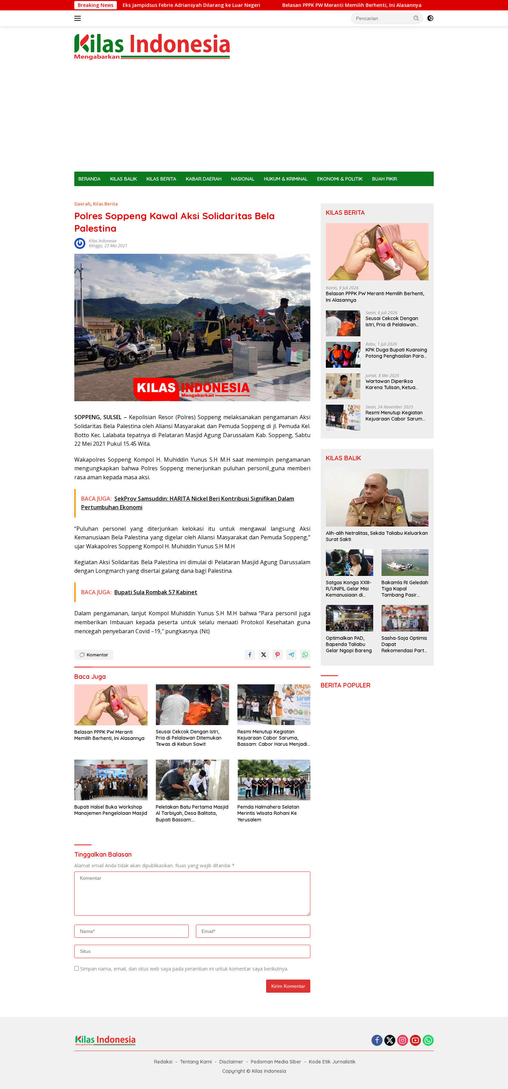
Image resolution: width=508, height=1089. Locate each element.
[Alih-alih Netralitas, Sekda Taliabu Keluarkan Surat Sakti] (377, 498)
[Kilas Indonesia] (152, 46)
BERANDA (89, 179)
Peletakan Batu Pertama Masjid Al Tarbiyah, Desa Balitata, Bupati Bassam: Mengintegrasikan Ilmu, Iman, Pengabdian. (192, 813)
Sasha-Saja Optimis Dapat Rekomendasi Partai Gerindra (405, 644)
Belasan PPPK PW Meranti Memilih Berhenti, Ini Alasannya (314, 5)
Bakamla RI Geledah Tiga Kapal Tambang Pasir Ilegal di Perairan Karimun (405, 588)
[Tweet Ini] (263, 654)
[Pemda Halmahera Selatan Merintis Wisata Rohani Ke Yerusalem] (274, 780)
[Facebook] (377, 1041)
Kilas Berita (105, 204)
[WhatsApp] (428, 1041)
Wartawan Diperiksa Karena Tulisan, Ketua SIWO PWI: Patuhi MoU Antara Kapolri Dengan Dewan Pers (392, 384)
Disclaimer (231, 1062)
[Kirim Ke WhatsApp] (305, 654)
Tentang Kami (196, 1062)
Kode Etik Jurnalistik (332, 1062)
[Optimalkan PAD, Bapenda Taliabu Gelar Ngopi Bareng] (349, 618)
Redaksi (163, 1062)
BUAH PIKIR (384, 179)
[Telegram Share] (291, 654)
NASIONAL (242, 179)
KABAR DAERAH (204, 179)
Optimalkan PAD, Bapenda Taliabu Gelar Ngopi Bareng (349, 644)
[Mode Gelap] (430, 18)
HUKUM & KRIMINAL (286, 179)
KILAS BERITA (161, 179)
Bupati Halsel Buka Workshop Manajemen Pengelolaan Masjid (110, 810)
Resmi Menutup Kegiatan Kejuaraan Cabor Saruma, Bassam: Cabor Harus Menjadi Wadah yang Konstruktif (272, 738)
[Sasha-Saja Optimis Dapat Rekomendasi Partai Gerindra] (405, 618)
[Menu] (79, 18)
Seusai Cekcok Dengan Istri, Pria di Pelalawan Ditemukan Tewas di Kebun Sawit (189, 738)
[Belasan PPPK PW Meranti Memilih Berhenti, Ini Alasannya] (111, 704)
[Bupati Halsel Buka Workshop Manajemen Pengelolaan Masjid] (111, 780)
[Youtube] (415, 1041)
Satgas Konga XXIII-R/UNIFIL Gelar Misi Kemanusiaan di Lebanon (348, 588)
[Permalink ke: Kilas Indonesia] (79, 243)
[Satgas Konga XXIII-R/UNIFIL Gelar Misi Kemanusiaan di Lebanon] (349, 562)
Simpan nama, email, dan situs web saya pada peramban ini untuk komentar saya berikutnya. (184, 968)
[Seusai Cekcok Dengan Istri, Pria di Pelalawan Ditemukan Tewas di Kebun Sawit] (192, 704)
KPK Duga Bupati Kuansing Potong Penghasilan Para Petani (396, 353)
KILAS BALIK (123, 179)
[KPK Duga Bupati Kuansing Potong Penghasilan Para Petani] (343, 355)
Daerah (82, 204)
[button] (416, 17)
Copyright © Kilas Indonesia (254, 1071)
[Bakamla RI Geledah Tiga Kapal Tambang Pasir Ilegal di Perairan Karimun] (405, 562)
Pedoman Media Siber (276, 1062)
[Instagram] (402, 1041)
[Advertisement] (254, 119)
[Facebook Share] (250, 654)
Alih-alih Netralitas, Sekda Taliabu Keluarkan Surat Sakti (377, 536)
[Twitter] (389, 1041)
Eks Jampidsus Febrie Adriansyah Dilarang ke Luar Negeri (154, 5)
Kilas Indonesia (102, 241)
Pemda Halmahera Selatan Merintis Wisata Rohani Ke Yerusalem (268, 813)
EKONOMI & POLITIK (340, 179)
